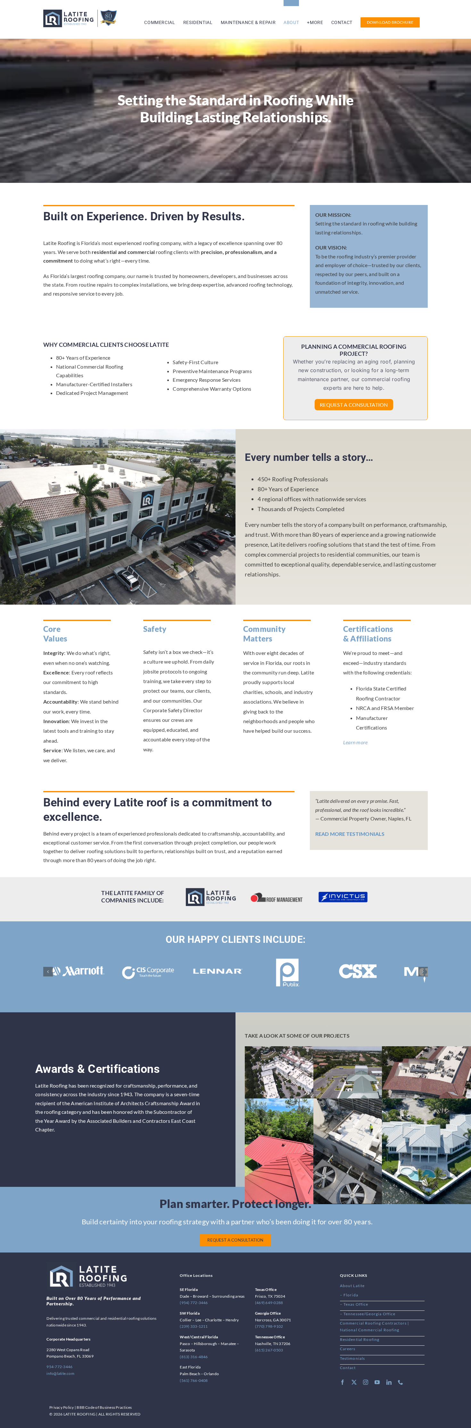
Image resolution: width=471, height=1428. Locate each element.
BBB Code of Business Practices (104, 1407)
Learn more (355, 742)
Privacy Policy (61, 1407)
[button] (48, 971)
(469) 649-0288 (269, 1302)
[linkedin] (389, 1382)
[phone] (400, 1382)
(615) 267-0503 (269, 1350)
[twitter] (354, 1382)
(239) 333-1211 (194, 1326)
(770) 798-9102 (269, 1326)
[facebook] (342, 1382)
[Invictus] (343, 893)
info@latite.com (60, 1373)
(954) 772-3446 (194, 1302)
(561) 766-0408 (194, 1380)
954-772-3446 (59, 1366)
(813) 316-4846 (194, 1356)
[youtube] (377, 1382)
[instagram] (365, 1382)
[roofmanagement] (277, 895)
